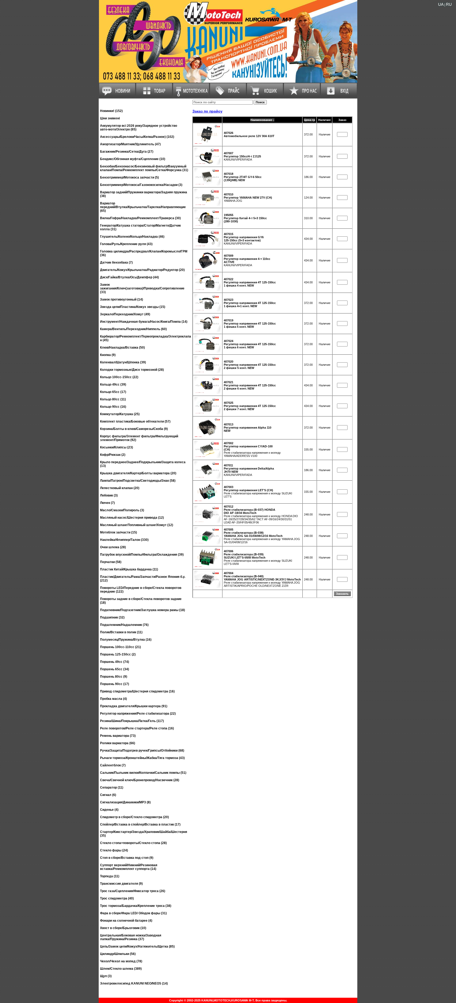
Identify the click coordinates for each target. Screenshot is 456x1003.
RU (449, 4)
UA (441, 4)
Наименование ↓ (262, 119)
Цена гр (309, 119)
